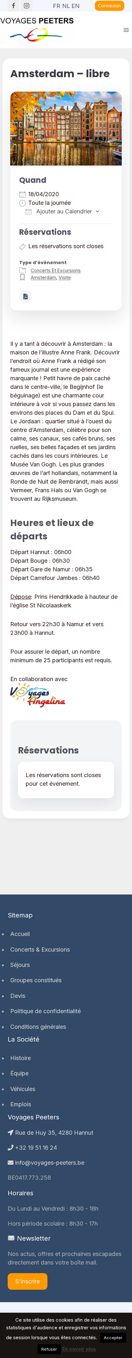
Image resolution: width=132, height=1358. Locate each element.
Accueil (20, 934)
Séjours (20, 964)
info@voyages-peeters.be (48, 1162)
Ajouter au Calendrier (63, 211)
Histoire (20, 1058)
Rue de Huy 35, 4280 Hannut (53, 1132)
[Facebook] (13, 5)
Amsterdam (43, 277)
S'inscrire (27, 1281)
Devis (17, 995)
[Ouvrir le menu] (126, 30)
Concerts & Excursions (40, 949)
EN (75, 4)
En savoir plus (79, 1349)
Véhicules (22, 1089)
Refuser (49, 1349)
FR (56, 4)
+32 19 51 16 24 (35, 1147)
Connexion (109, 5)
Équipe (19, 1073)
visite (65, 277)
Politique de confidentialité (45, 1011)
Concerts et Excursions (56, 270)
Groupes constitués (36, 980)
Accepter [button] (113, 1337)
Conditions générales (38, 1026)
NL (66, 4)
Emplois (20, 1104)
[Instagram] (26, 5)
